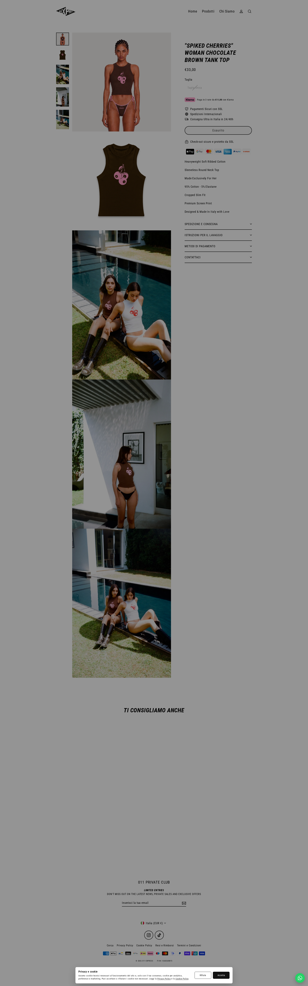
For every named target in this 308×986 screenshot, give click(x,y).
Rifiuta (203, 975)
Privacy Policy (164, 978)
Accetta (221, 975)
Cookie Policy (181, 978)
